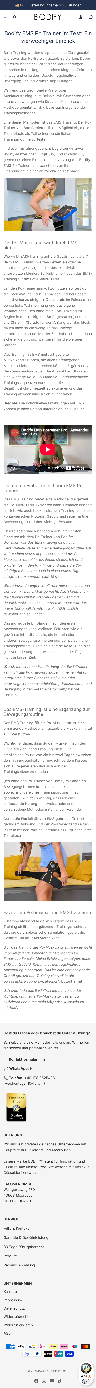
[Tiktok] (60, 1381)
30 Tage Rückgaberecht (24, 1247)
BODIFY (43, 1370)
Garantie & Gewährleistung (26, 1237)
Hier (43, 1059)
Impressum (13, 1300)
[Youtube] (52, 1381)
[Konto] (81, 17)
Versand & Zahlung (19, 1265)
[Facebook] (36, 1381)
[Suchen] (15, 17)
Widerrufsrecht (16, 1316)
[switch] (86, 1381)
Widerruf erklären (18, 1325)
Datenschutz (14, 1308)
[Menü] (5, 17)
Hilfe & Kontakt (16, 1228)
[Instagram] (44, 1381)
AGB (7, 1333)
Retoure (10, 1256)
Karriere (10, 1291)
